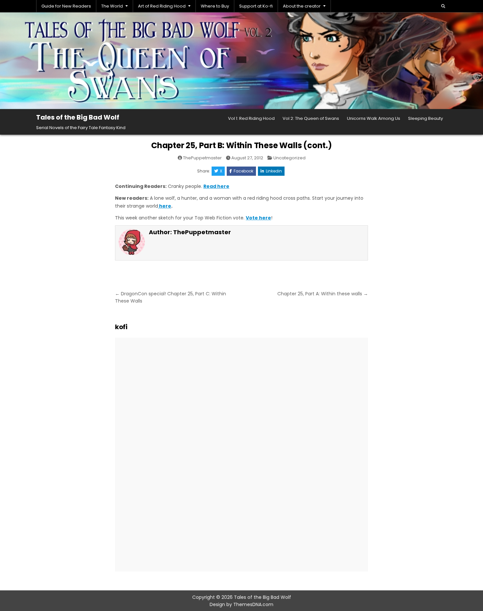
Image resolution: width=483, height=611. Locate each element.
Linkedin (274, 171)
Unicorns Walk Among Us (373, 118)
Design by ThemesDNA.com (241, 604)
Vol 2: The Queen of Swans (311, 118)
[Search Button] (443, 6)
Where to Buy (215, 6)
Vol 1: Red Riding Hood (251, 118)
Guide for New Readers (66, 6)
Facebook (243, 171)
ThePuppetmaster (202, 158)
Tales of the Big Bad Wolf (77, 117)
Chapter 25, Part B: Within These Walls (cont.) (241, 145)
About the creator (302, 6)
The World (112, 6)
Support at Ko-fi (256, 6)
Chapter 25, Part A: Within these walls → (322, 293)
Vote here (258, 218)
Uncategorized (289, 158)
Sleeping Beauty (425, 118)
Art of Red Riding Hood (162, 6)
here (164, 206)
